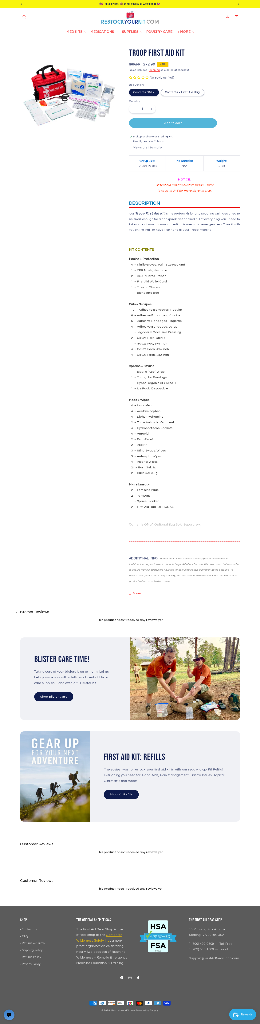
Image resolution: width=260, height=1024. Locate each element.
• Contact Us (28, 929)
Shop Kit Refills (121, 794)
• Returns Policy (30, 957)
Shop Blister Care (53, 696)
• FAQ (24, 936)
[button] (24, 17)
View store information (148, 147)
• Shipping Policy (31, 950)
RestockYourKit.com (123, 1010)
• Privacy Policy (30, 964)
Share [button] (137, 593)
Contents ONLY (144, 92)
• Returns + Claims (32, 943)
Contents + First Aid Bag (182, 92)
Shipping (154, 70)
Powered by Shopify (147, 1010)
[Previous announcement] (21, 4)
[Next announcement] (238, 4)
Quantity (134, 101)
